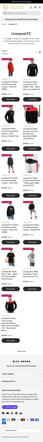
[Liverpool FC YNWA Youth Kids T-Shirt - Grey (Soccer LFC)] (32, 257)
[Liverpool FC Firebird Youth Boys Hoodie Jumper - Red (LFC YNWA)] (11, 67)
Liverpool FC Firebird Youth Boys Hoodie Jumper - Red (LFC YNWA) (10, 85)
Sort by (4, 51)
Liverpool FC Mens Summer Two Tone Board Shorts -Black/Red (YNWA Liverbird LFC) (30, 134)
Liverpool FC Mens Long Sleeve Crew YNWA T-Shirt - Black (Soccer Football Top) (31, 85)
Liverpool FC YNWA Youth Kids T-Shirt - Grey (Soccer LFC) (31, 274)
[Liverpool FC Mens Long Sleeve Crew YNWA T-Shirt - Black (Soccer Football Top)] (32, 67)
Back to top (22, 351)
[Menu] (40, 7)
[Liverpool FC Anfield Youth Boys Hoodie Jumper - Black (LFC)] (32, 210)
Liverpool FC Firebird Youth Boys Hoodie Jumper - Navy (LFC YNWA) (10, 228)
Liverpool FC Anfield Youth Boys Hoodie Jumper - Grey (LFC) (10, 180)
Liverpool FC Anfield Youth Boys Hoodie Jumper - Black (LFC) (31, 227)
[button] (35, 7)
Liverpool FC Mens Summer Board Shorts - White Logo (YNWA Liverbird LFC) (31, 181)
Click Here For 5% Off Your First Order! (21, 19)
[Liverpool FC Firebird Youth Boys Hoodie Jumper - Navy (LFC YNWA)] (11, 210)
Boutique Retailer (12, 437)
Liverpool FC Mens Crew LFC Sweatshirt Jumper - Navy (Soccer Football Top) (10, 132)
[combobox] (21, 13)
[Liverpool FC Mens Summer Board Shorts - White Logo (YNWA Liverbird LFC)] (32, 163)
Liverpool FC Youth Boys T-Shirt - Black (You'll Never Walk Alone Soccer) (9, 275)
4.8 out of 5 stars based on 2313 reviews (21, 366)
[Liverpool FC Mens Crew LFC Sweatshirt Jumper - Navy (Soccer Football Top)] (11, 114)
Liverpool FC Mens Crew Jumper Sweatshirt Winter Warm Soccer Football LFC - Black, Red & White (10, 324)
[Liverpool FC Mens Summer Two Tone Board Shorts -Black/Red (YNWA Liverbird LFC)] (32, 114)
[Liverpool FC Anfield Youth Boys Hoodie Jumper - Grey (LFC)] (11, 163)
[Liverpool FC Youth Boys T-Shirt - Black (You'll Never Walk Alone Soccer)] (11, 257)
